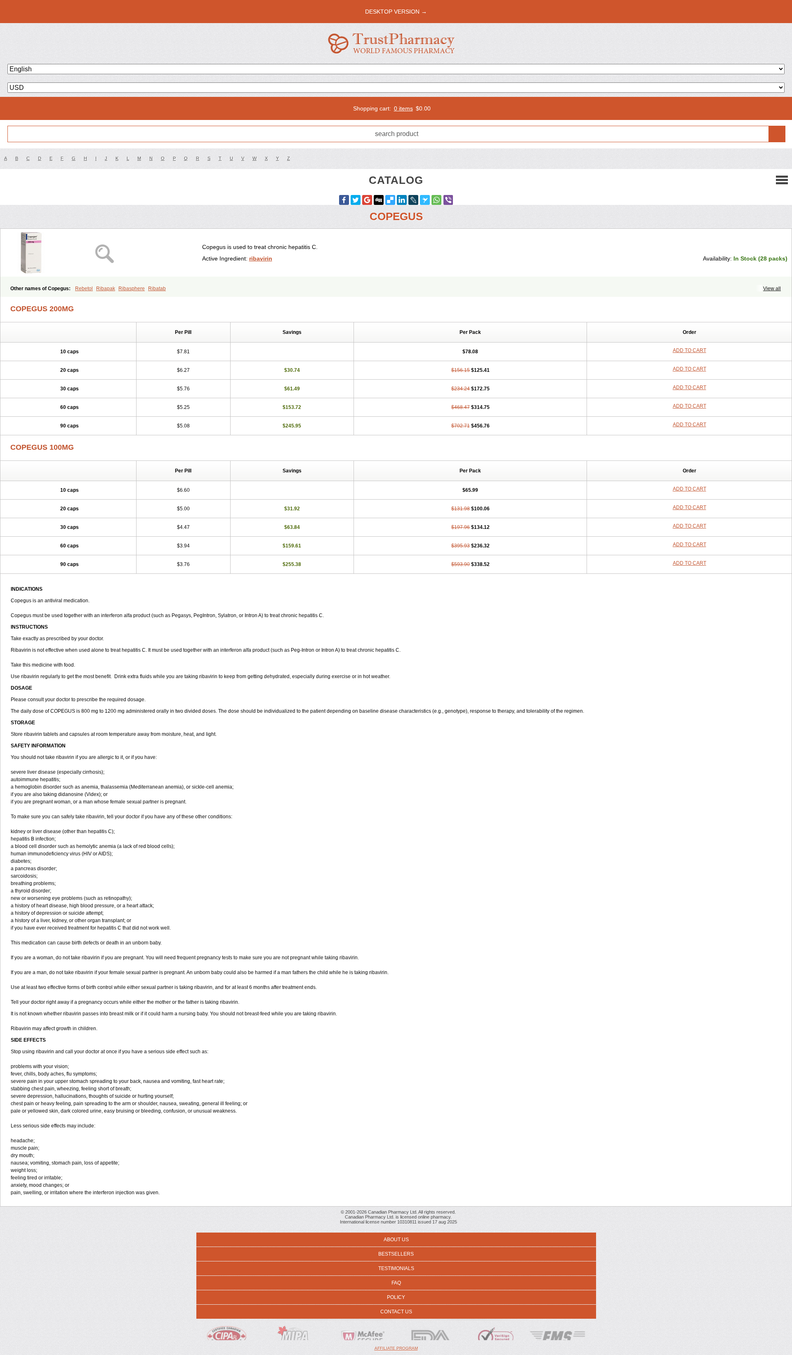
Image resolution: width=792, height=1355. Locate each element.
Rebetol (84, 288)
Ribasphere (131, 288)
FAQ (396, 1283)
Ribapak (105, 288)
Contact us (396, 1312)
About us (396, 1239)
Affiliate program (396, 1348)
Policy (396, 1297)
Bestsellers (396, 1254)
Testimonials (396, 1268)
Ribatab (157, 288)
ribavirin (260, 258)
